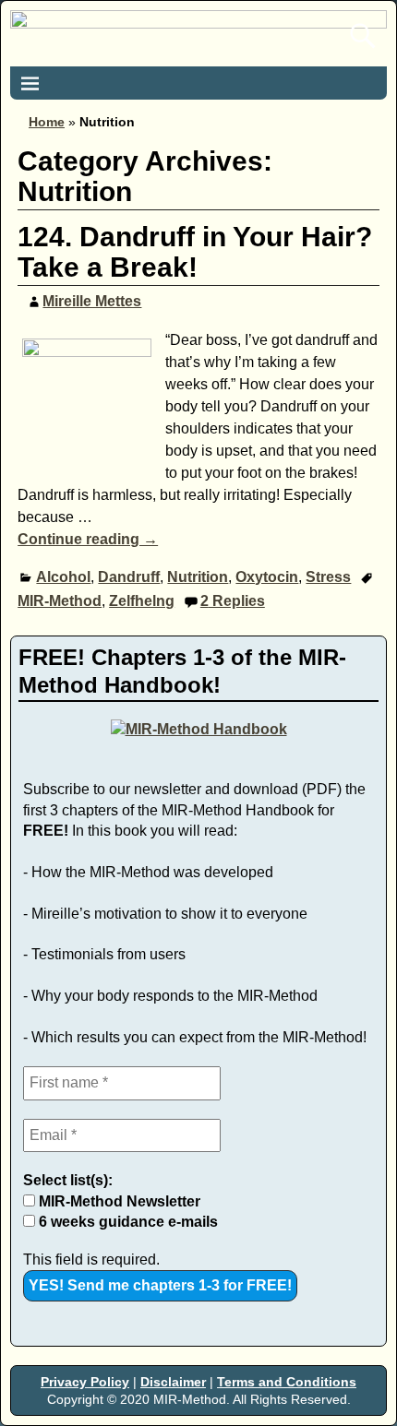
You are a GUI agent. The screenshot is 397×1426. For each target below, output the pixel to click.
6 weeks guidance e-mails (126, 1222)
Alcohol (63, 577)
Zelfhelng (141, 601)
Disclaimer (173, 1381)
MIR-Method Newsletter (117, 1201)
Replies (232, 601)
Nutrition (197, 577)
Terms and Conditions (286, 1381)
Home (47, 121)
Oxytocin (266, 577)
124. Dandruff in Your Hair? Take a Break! (195, 251)
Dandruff (129, 577)
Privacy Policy (85, 1381)
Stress (328, 577)
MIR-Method (60, 601)
